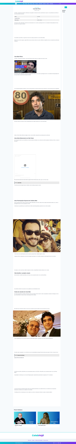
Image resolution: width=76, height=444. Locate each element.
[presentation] (25, 418)
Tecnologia (51, 3)
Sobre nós (29, 440)
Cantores (36, 3)
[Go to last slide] (15, 419)
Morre (29, 3)
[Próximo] (58, 419)
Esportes (44, 3)
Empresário (40, 3)
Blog (31, 3)
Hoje (23, 3)
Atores (33, 3)
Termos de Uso (45, 440)
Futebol (48, 3)
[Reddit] (60, 443)
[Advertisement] (37, 31)
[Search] (66, 7)
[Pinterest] (58, 443)
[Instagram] (57, 443)
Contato (33, 440)
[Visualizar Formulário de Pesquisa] (60, 3)
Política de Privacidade (39, 440)
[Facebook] (54, 443)
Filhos (26, 3)
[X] (55, 443)
